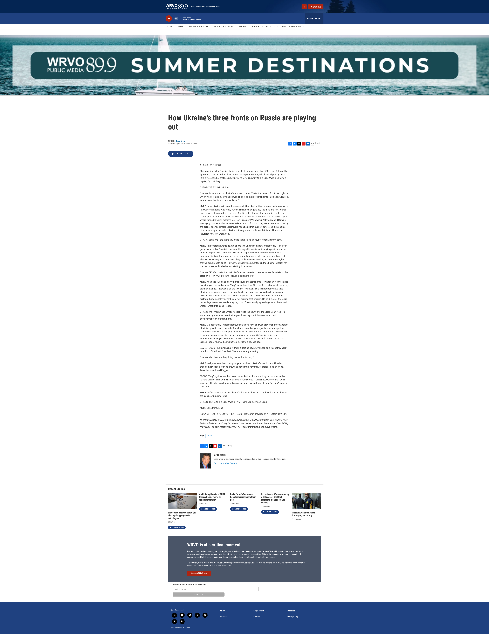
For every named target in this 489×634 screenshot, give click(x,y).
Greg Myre (180, 141)
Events (242, 26)
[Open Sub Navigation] (174, 26)
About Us (271, 26)
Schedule (224, 617)
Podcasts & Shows (223, 26)
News (180, 26)
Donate (317, 6)
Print (317, 142)
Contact (257, 617)
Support (256, 26)
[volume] (176, 18)
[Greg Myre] (205, 460)
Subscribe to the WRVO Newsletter (189, 585)
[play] (169, 18)
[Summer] (244, 65)
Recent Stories (176, 489)
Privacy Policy (292, 617)
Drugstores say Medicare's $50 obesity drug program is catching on (182, 515)
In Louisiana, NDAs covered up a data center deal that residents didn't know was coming (275, 498)
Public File (291, 611)
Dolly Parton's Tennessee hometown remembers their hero (243, 497)
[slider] (180, 18)
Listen (169, 26)
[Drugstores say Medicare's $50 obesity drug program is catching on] (182, 501)
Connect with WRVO (291, 26)
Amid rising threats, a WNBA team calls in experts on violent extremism (212, 497)
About (222, 611)
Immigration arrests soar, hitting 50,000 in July (303, 514)
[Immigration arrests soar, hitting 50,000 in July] (306, 501)
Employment (259, 611)
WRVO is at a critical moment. (214, 544)
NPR (210, 436)
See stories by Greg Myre (227, 463)
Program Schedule (198, 26)
